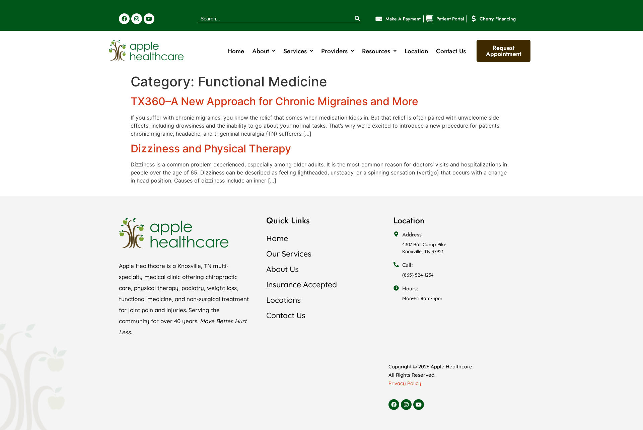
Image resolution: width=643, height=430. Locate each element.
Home (235, 51)
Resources (376, 51)
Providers (334, 51)
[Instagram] (136, 18)
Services (295, 51)
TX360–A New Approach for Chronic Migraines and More (274, 101)
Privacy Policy (404, 383)
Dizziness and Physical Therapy (211, 148)
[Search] (357, 19)
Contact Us (451, 51)
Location (416, 51)
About (260, 51)
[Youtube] (149, 18)
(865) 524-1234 (418, 275)
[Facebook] (124, 18)
